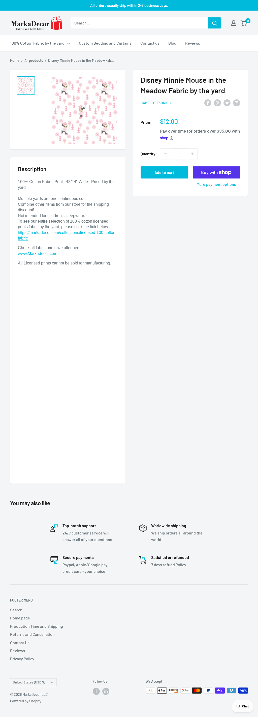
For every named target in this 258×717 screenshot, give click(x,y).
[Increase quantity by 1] (192, 153)
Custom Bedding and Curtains (105, 43)
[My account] (233, 23)
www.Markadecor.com (37, 253)
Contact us (149, 43)
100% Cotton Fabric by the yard (37, 43)
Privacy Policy (22, 658)
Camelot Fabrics (156, 103)
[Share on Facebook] (207, 102)
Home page (20, 617)
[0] (244, 23)
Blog (172, 43)
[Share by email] (236, 102)
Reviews (192, 43)
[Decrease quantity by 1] (165, 153)
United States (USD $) (29, 682)
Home (14, 60)
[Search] (214, 22)
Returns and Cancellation (32, 634)
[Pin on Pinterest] (217, 102)
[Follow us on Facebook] (96, 691)
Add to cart (164, 172)
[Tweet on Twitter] (227, 102)
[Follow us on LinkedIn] (105, 691)
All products (33, 60)
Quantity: (149, 153)
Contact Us (19, 642)
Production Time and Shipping (36, 626)
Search (16, 609)
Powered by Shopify (25, 701)
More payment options (216, 184)
